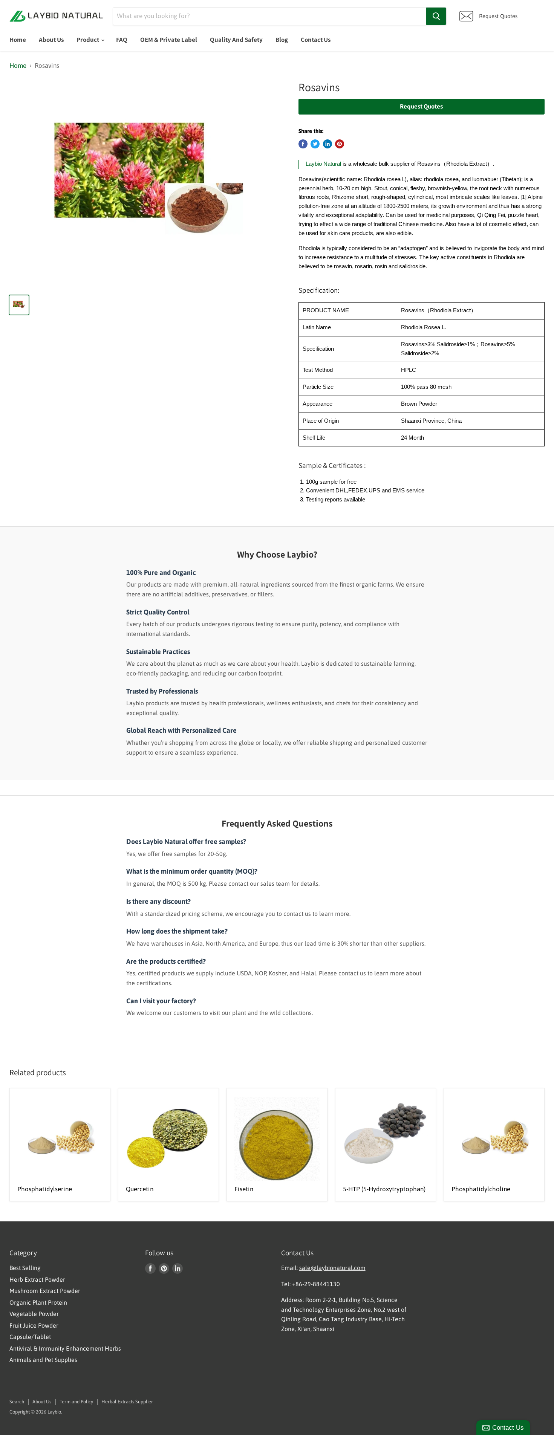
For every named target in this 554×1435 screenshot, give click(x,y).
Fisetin (243, 1189)
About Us (51, 39)
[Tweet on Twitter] (315, 143)
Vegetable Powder (34, 1313)
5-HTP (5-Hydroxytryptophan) (384, 1189)
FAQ (121, 39)
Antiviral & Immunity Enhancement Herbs (65, 1348)
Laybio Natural (323, 164)
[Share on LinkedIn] (327, 143)
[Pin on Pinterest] (339, 143)
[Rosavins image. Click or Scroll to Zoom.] (147, 184)
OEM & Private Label (168, 39)
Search (16, 1401)
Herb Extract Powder (37, 1279)
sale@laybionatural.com (332, 1267)
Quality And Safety (236, 39)
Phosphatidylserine (44, 1189)
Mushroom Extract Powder (44, 1290)
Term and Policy (76, 1401)
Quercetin (139, 1189)
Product (88, 39)
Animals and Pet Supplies (43, 1359)
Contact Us (316, 39)
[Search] (436, 16)
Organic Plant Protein (38, 1302)
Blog (281, 39)
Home (17, 39)
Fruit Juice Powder (33, 1325)
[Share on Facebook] (303, 143)
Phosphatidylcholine (480, 1189)
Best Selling (25, 1267)
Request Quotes (421, 106)
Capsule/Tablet (30, 1336)
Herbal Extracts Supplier (127, 1401)
